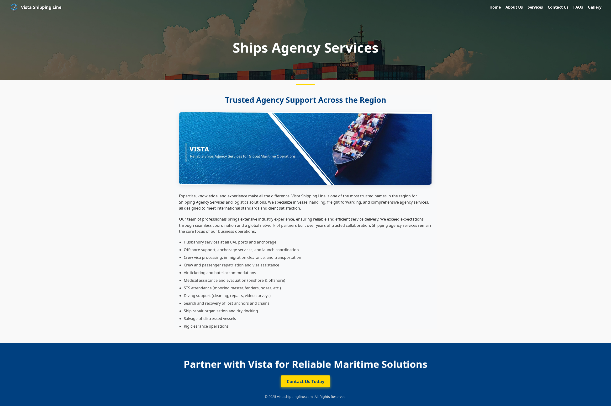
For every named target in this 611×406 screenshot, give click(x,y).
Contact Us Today (305, 381)
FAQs (578, 7)
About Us (514, 7)
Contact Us (558, 7)
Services (535, 7)
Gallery (594, 7)
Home (495, 7)
